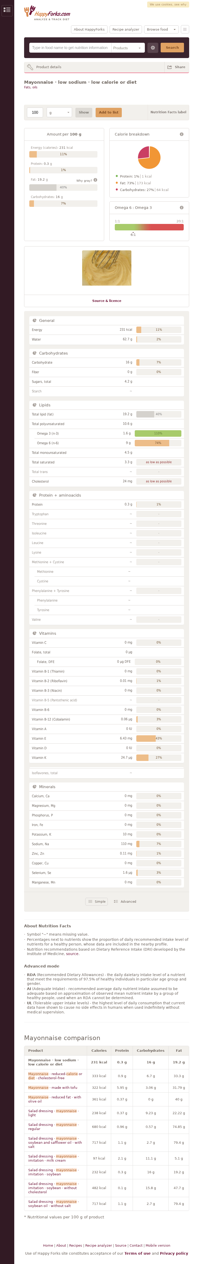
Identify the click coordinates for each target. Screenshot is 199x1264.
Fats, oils (30, 87)
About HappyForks (89, 29)
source (72, 954)
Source (120, 1245)
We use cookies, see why (168, 4)
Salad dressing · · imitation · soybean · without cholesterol (53, 1188)
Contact (136, 1245)
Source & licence (106, 301)
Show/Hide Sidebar (7, 10)
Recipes (75, 1245)
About (61, 1245)
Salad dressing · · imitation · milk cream (53, 1158)
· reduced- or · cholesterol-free (55, 1076)
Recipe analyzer (125, 29)
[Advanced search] (152, 48)
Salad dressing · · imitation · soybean (53, 1172)
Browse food (157, 29)
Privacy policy (174, 1253)
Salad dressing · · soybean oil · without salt (53, 1204)
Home (48, 1245)
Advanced (128, 901)
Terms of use (137, 1253)
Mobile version (158, 1245)
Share (180, 67)
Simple (100, 901)
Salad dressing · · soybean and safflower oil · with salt (55, 1142)
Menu (185, 29)
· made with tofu (52, 1088)
